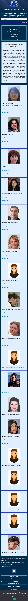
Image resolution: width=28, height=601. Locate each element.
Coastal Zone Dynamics (14, 29)
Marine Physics (14, 36)
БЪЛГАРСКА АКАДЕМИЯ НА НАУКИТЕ (14, 10)
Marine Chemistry (14, 39)
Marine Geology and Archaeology (14, 31)
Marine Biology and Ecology (14, 27)
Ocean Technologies (14, 34)
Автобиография (5, 108)
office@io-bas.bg (8, 566)
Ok (14, 598)
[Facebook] (14, 571)
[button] (23, 22)
